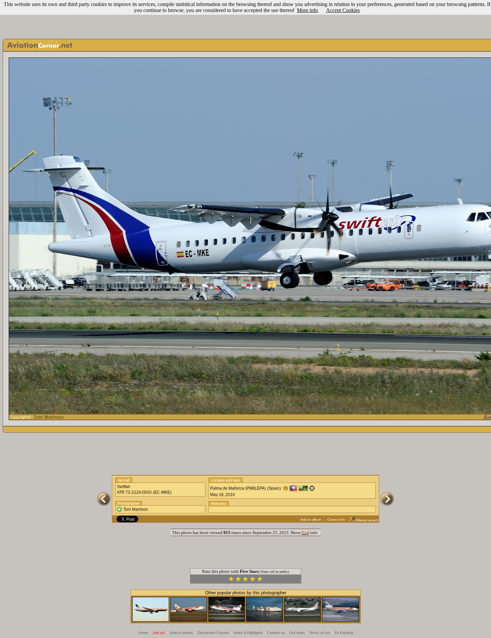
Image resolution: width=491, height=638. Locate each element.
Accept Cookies (343, 10)
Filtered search (367, 520)
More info (307, 10)
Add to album (311, 519)
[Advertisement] (245, 18)
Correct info (336, 519)
